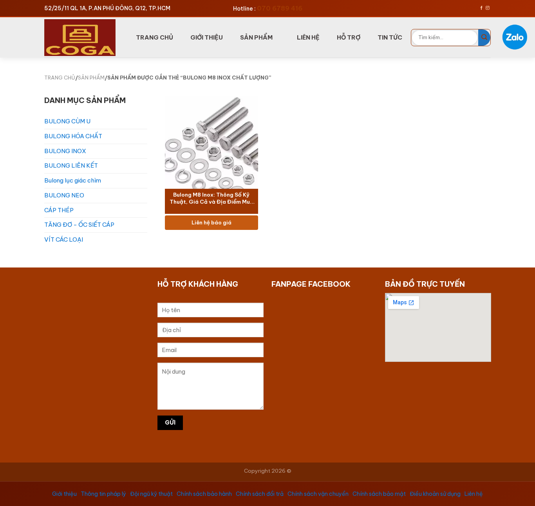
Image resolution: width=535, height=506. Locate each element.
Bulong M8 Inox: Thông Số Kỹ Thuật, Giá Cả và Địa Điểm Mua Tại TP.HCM (211, 199)
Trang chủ (59, 77)
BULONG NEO (64, 195)
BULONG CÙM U (67, 121)
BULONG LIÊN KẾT (71, 165)
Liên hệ (474, 493)
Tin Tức (390, 37)
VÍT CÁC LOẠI (63, 239)
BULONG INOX (65, 151)
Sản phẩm (256, 37)
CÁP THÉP (59, 210)
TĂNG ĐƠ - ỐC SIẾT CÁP (79, 224)
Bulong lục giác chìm (72, 180)
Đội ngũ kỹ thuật (151, 493)
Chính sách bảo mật (379, 493)
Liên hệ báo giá (211, 222)
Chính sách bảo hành (204, 493)
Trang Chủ (154, 37)
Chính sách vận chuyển (318, 493)
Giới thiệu (64, 493)
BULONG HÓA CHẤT (73, 136)
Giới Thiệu (206, 37)
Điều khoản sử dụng (435, 493)
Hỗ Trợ (348, 37)
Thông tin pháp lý (103, 493)
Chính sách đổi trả (260, 493)
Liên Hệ (308, 37)
